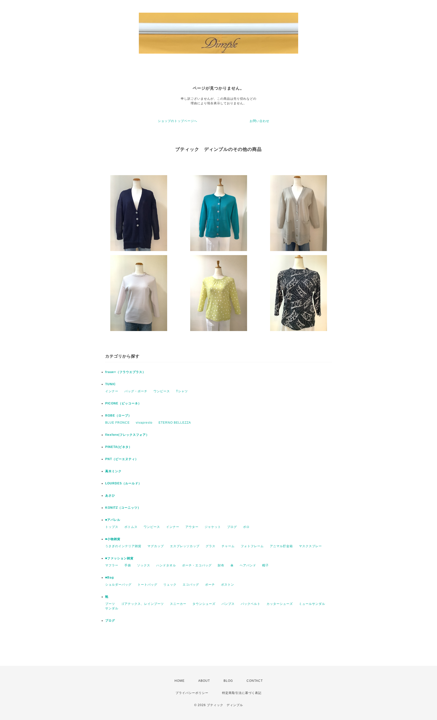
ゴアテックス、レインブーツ (142, 604)
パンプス (228, 604)
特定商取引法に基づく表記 (241, 693)
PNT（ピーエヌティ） (121, 459)
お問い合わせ (259, 121)
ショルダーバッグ (118, 584)
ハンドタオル (166, 565)
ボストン (227, 584)
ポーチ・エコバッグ (197, 565)
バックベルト (250, 604)
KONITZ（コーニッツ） (123, 507)
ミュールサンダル (312, 604)
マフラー (111, 565)
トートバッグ (147, 584)
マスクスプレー (310, 546)
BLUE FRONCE (117, 422)
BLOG (228, 681)
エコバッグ (191, 584)
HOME (179, 681)
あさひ (110, 495)
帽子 (265, 565)
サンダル (111, 608)
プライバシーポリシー (192, 693)
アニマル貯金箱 (281, 546)
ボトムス (131, 527)
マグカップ (155, 546)
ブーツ (110, 604)
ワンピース (162, 391)
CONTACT (255, 681)
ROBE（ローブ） (118, 415)
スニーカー (178, 604)
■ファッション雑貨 (119, 558)
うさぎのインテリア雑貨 (123, 546)
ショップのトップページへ (177, 121)
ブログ (232, 527)
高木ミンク (113, 471)
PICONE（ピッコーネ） (123, 403)
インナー (111, 391)
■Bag (109, 577)
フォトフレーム (252, 546)
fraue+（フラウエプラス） (125, 372)
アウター (192, 527)
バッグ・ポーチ (135, 391)
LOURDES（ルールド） (123, 483)
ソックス (143, 565)
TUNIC (110, 384)
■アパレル (112, 520)
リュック (170, 584)
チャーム (228, 546)
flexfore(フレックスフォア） (127, 435)
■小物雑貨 (112, 539)
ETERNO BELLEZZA (175, 422)
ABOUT (204, 681)
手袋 (127, 565)
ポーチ (210, 584)
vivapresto (144, 422)
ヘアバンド (248, 565)
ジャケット (213, 527)
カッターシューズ (280, 604)
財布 (221, 565)
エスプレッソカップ (185, 546)
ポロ (246, 527)
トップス (111, 527)
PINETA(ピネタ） (118, 447)
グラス (210, 546)
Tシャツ (182, 391)
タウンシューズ (203, 604)
